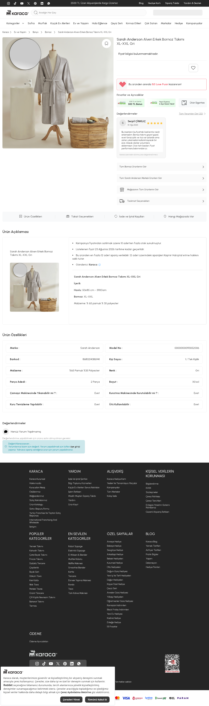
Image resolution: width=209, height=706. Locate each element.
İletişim (32, 526)
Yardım (74, 471)
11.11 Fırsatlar (112, 626)
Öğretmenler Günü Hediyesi (120, 601)
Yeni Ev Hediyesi (114, 613)
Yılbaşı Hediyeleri (115, 596)
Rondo (71, 584)
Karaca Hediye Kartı (116, 479)
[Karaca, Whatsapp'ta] (78, 663)
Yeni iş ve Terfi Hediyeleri (119, 575)
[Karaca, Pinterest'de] (65, 663)
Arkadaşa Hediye (115, 554)
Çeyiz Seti (112, 588)
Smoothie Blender (76, 567)
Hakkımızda (35, 483)
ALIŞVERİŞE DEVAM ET (104, 36)
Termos (33, 605)
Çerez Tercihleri (153, 500)
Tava (70, 588)
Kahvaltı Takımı (36, 550)
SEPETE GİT (104, 44)
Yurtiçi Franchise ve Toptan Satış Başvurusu (45, 514)
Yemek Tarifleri (153, 545)
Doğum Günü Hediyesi (117, 571)
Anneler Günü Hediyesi (117, 592)
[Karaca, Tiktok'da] (44, 663)
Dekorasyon (151, 562)
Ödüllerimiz (34, 491)
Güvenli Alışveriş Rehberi (157, 511)
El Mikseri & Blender (77, 554)
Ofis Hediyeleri (114, 567)
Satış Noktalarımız (38, 500)
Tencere (72, 576)
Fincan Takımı (36, 559)
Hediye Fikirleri (153, 567)
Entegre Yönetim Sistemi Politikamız (158, 506)
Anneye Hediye (114, 541)
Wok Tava (34, 584)
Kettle (71, 571)
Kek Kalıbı (34, 580)
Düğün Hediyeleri (115, 579)
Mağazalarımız (36, 496)
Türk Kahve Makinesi (78, 593)
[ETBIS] (166, 663)
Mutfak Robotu (75, 559)
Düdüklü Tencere (37, 563)
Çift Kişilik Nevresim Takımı (42, 597)
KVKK (148, 488)
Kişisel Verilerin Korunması (160, 473)
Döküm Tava (35, 576)
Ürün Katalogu (36, 504)
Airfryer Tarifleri (153, 550)
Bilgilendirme (152, 483)
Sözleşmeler (152, 492)
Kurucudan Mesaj (37, 487)
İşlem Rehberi (74, 491)
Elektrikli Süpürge (76, 550)
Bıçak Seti (34, 571)
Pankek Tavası (35, 588)
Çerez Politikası (153, 496)
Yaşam (149, 558)
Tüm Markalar (113, 491)
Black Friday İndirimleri (118, 609)
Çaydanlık (34, 567)
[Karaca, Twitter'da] (58, 663)
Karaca (36, 471)
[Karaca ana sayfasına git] (43, 653)
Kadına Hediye (114, 618)
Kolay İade (112, 496)
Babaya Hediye (114, 545)
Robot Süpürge (75, 546)
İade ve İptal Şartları (78, 479)
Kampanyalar (113, 487)
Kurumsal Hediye (115, 562)
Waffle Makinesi (75, 563)
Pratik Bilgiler (152, 554)
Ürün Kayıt (73, 504)
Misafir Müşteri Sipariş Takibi (82, 496)
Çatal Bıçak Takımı (38, 554)
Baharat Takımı (36, 601)
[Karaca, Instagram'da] (37, 663)
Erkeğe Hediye (114, 622)
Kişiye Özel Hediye (116, 584)
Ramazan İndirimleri (116, 605)
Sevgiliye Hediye (115, 550)
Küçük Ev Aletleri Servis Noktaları (84, 487)
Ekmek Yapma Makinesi (79, 580)
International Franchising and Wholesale (43, 521)
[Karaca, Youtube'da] (51, 663)
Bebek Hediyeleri (115, 558)
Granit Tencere (36, 593)
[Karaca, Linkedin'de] (71, 663)
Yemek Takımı (36, 546)
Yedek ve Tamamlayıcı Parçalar (122, 483)
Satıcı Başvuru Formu (39, 508)
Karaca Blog (151, 541)
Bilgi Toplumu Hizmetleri (80, 483)
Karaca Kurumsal (37, 479)
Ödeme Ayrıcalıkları (38, 641)
